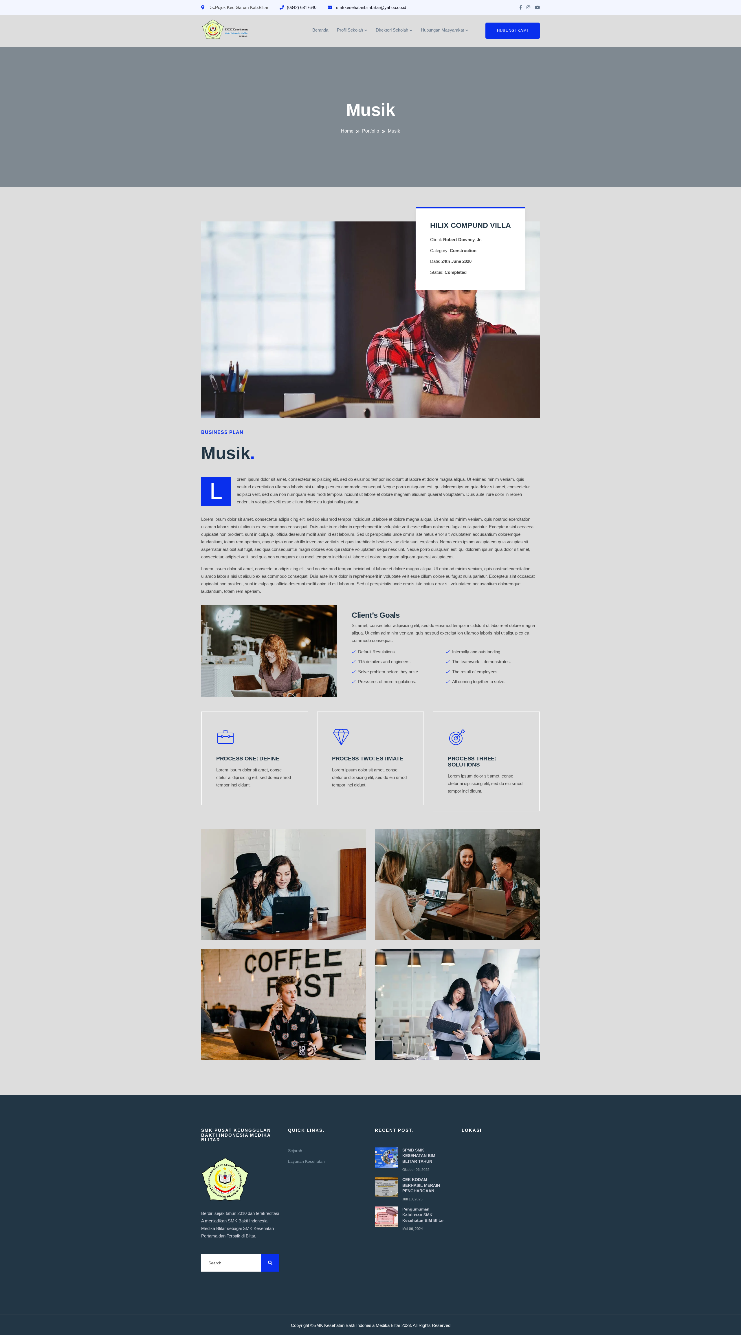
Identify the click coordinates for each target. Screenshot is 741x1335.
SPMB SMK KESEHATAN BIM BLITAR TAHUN (418, 1156)
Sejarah (295, 1150)
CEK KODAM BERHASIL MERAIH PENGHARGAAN (421, 1185)
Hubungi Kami (512, 30)
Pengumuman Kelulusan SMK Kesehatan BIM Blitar (423, 1215)
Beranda (320, 29)
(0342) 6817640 (301, 7)
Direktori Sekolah (392, 29)
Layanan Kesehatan (306, 1161)
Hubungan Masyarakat (442, 29)
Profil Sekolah (350, 29)
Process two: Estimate (367, 758)
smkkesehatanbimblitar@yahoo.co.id (370, 7)
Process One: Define (247, 758)
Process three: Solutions (472, 761)
